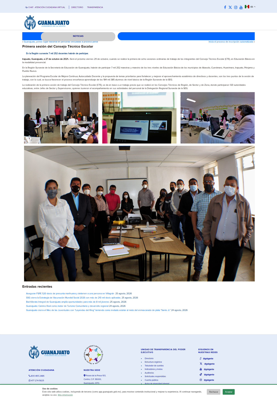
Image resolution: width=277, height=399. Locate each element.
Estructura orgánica (153, 362)
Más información (65, 395)
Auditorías (149, 373)
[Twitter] (231, 7)
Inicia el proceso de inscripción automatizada (231, 42)
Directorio (148, 359)
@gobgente (208, 359)
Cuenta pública (151, 380)
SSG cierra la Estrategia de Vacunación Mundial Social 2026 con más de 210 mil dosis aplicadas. (73, 298)
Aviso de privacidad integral (156, 384)
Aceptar (228, 392)
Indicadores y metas (153, 369)
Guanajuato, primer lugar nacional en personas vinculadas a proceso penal (61, 42)
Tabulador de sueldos (154, 366)
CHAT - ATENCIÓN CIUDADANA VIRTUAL (46, 7)
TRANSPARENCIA (95, 7)
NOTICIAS (78, 36)
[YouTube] (241, 7)
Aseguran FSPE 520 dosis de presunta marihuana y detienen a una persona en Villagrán (70, 293)
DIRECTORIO (77, 7)
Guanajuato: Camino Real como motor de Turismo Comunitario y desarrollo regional (67, 306)
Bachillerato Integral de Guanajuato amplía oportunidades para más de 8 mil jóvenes (67, 302)
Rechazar (213, 392)
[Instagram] (236, 7)
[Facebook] (226, 7)
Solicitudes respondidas (155, 376)
